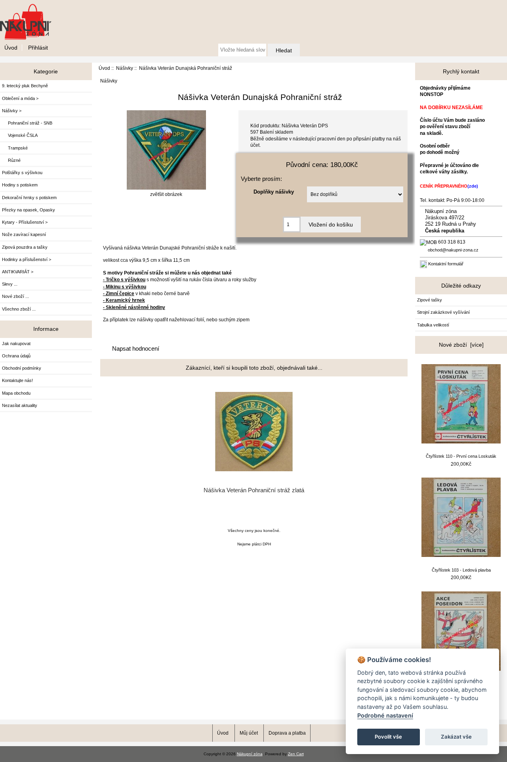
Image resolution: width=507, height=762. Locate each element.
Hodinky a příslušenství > (26, 259)
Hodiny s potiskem (20, 184)
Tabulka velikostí (433, 324)
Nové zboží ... (15, 296)
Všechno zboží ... (19, 309)
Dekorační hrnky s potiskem (29, 197)
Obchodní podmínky (21, 368)
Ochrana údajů (16, 355)
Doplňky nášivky (274, 192)
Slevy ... (9, 284)
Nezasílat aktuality (19, 405)
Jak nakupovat (16, 343)
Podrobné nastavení (385, 715)
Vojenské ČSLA (20, 135)
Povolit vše (388, 736)
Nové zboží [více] (461, 345)
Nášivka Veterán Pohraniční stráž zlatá (254, 490)
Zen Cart (296, 754)
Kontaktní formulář (445, 263)
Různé (11, 160)
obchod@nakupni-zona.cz (453, 250)
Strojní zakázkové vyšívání (443, 312)
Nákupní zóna (250, 754)
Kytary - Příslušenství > (25, 222)
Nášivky (124, 68)
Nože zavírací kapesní (24, 234)
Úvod (10, 47)
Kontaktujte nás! (17, 380)
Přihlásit (38, 47)
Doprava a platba (287, 732)
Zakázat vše (456, 736)
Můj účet (249, 732)
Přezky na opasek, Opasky (28, 209)
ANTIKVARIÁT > (17, 271)
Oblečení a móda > (20, 98)
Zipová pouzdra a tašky (25, 247)
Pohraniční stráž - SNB (27, 123)
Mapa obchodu (16, 393)
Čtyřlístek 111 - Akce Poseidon (461, 683)
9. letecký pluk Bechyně (25, 85)
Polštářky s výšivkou (22, 172)
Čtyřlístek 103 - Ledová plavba (461, 570)
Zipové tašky (429, 300)
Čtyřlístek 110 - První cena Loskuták (461, 456)
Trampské (15, 148)
